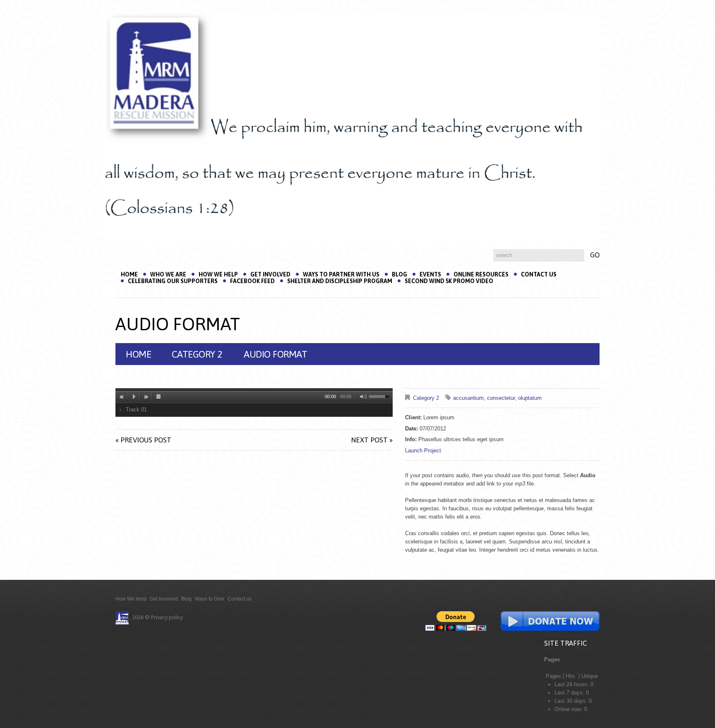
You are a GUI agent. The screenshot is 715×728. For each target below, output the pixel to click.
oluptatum (530, 398)
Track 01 (136, 409)
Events (430, 274)
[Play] (134, 397)
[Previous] (121, 397)
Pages (553, 676)
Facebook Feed (252, 281)
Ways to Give (209, 599)
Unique (589, 676)
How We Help (218, 274)
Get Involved (270, 274)
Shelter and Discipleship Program (339, 281)
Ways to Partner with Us (341, 274)
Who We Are (168, 274)
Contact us (539, 274)
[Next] (146, 397)
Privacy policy (167, 617)
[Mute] (361, 397)
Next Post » (372, 440)
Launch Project (423, 450)
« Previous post (143, 440)
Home (129, 274)
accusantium (468, 398)
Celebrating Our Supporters (173, 281)
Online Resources (481, 274)
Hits (571, 676)
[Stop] (159, 397)
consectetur (501, 398)
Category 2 (197, 354)
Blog (399, 274)
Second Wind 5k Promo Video (449, 281)
